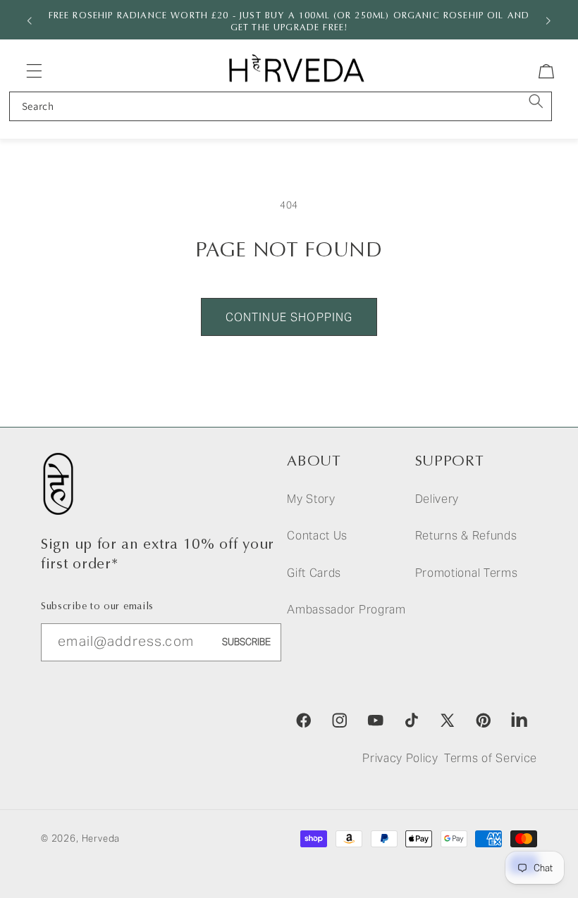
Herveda (101, 838)
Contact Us (317, 535)
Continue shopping (289, 317)
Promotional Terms (466, 573)
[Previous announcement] (29, 19)
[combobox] (280, 107)
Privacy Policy (400, 758)
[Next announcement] (548, 19)
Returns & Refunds (466, 535)
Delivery (437, 499)
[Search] (536, 101)
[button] (34, 71)
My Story (311, 499)
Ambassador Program (346, 609)
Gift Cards (314, 573)
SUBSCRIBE (246, 642)
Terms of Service (490, 758)
